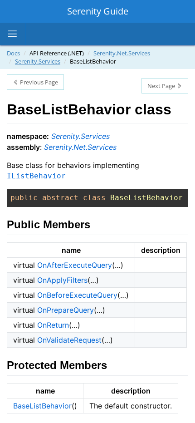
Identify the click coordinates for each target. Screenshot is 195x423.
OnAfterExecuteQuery (74, 265)
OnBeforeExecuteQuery (77, 295)
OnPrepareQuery (65, 310)
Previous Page (38, 82)
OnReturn (53, 325)
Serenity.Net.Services (121, 53)
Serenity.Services (37, 61)
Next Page (161, 86)
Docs (13, 53)
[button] (12, 34)
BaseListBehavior (42, 405)
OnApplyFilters (62, 280)
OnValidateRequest (69, 339)
